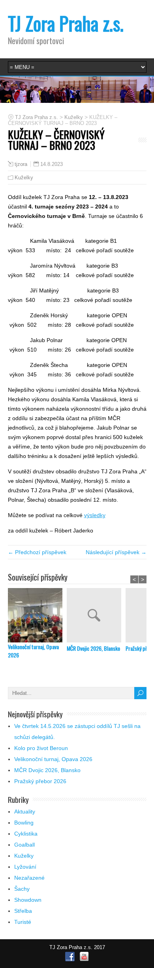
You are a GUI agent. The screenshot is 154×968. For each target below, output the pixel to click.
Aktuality (24, 811)
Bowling (24, 822)
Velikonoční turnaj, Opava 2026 (33, 650)
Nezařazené (29, 878)
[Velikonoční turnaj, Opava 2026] (37, 615)
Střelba (23, 911)
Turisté (22, 922)
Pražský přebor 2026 (40, 781)
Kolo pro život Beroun (41, 748)
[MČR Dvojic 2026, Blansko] (96, 616)
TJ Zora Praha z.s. (66, 23)
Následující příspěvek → (116, 552)
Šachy (22, 889)
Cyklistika (26, 833)
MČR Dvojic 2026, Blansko (93, 648)
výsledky (94, 515)
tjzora (21, 164)
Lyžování (25, 867)
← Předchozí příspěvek (37, 552)
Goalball (24, 844)
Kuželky (24, 178)
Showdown (27, 900)
